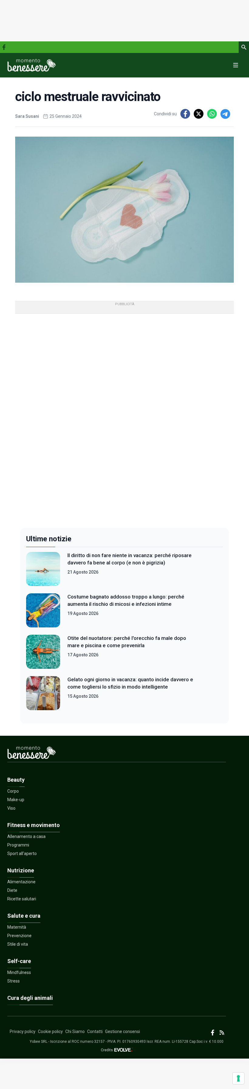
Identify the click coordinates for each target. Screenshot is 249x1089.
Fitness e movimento (33, 825)
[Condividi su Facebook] (185, 114)
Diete (12, 890)
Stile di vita (17, 944)
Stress (13, 981)
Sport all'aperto (22, 853)
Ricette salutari (21, 898)
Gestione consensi (122, 1031)
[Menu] (236, 65)
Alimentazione (21, 881)
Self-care (19, 961)
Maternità (16, 927)
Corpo (13, 791)
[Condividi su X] (198, 114)
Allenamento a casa (26, 836)
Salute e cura (23, 916)
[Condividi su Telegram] (225, 114)
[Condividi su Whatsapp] (212, 114)
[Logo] (31, 65)
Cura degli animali (30, 998)
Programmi (18, 845)
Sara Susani (27, 116)
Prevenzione (19, 935)
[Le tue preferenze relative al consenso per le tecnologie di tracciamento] (238, 1078)
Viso (11, 808)
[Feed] (222, 1032)
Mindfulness (19, 972)
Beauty (16, 780)
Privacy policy (23, 1031)
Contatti (95, 1031)
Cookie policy (50, 1031)
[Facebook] (4, 47)
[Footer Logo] (116, 753)
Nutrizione (20, 870)
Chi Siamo (75, 1031)
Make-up (15, 799)
